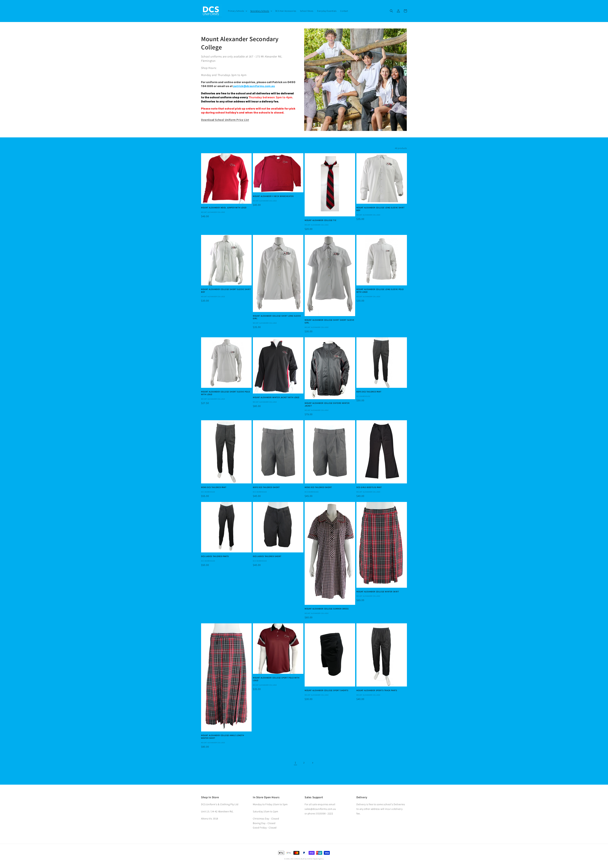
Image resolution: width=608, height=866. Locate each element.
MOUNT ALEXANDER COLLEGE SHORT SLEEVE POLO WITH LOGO (225, 393)
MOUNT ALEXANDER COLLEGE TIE (320, 220)
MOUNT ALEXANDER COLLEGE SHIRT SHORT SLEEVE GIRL (329, 321)
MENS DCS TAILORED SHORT (318, 487)
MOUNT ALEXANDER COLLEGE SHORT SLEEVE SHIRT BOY (226, 290)
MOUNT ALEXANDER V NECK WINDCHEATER (273, 196)
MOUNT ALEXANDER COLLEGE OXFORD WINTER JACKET (327, 404)
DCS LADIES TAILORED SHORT (267, 556)
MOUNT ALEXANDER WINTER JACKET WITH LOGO (276, 397)
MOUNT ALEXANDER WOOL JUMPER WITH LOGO (223, 207)
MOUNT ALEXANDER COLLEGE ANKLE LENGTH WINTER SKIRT (222, 736)
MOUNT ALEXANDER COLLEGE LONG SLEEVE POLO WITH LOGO (380, 290)
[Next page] (312, 762)
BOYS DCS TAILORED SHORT (266, 487)
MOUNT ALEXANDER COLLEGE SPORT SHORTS (326, 690)
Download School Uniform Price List (225, 120)
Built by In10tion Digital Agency (312, 859)
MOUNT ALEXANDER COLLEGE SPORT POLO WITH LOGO (276, 679)
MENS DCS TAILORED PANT (213, 487)
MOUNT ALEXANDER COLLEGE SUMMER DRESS (327, 609)
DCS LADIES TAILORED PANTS (215, 556)
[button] (237, 11)
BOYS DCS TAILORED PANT (368, 391)
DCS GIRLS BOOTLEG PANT (369, 487)
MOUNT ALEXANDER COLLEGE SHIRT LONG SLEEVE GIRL (277, 317)
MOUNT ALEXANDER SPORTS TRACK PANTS (376, 690)
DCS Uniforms (296, 859)
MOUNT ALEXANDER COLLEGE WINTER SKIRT (377, 591)
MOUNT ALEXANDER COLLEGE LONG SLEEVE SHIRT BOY (380, 209)
